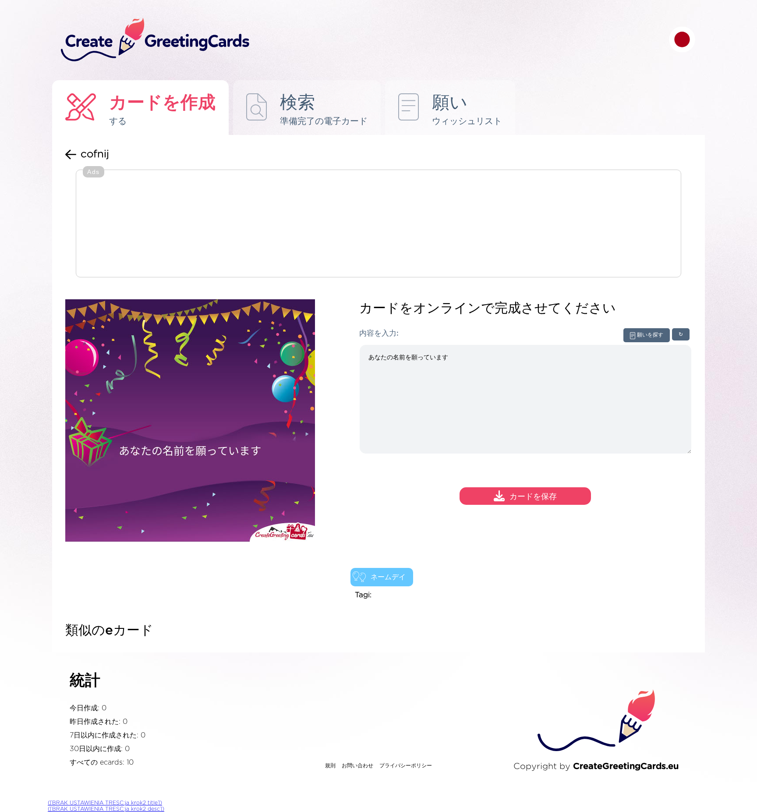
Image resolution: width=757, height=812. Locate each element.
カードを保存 (533, 497)
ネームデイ (388, 577)
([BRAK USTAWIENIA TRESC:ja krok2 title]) (105, 802)
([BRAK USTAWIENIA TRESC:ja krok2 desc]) (106, 809)
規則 (330, 765)
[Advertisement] (378, 224)
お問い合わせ (357, 765)
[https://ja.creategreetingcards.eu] (358, 40)
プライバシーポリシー (405, 765)
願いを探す (650, 334)
